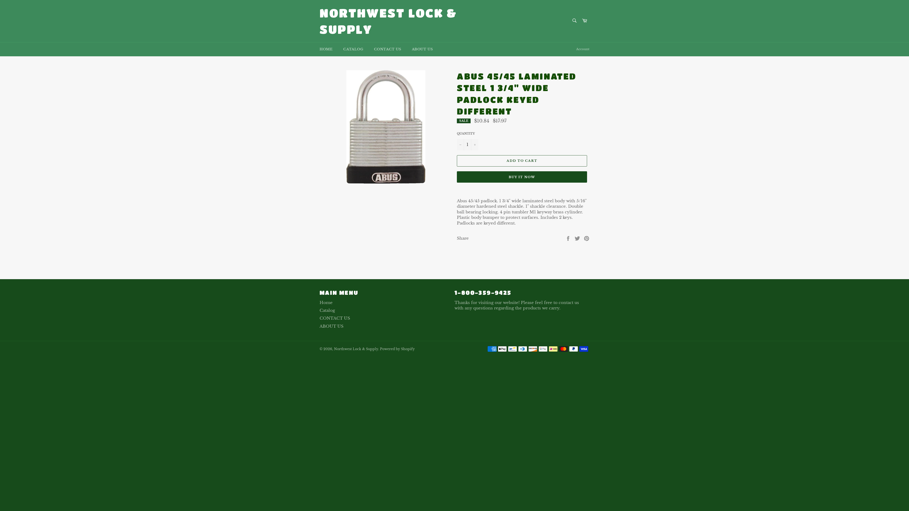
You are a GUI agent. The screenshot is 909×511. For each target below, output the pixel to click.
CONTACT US (387, 49)
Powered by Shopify (397, 349)
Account (582, 49)
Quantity (466, 133)
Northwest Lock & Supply (388, 21)
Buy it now (522, 177)
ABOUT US (422, 49)
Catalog (353, 49)
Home (326, 49)
